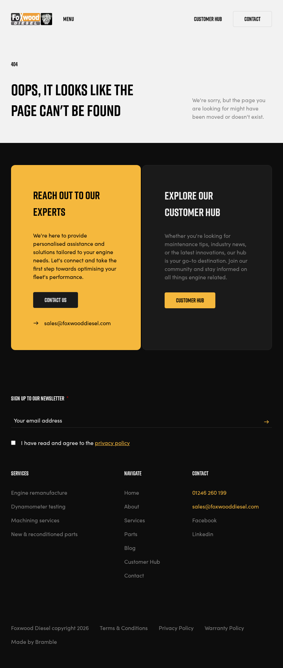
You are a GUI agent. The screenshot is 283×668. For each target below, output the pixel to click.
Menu (68, 19)
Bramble (46, 641)
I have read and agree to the (75, 442)
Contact (252, 19)
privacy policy (112, 442)
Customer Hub (190, 300)
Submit (266, 422)
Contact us (56, 300)
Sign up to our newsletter (39, 398)
